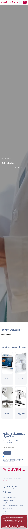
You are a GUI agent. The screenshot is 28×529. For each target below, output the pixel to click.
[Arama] (20, 2)
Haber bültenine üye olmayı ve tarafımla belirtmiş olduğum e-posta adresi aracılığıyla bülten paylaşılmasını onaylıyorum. (13, 460)
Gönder (7, 453)
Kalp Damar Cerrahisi (8, 500)
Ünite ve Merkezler (12, 167)
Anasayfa (3, 167)
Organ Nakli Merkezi (7, 508)
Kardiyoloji (5, 503)
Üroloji (4, 511)
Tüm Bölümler (6, 513)
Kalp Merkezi (21, 167)
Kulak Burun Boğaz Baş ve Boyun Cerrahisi (13, 505)
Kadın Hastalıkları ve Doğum (9, 497)
